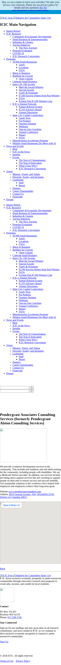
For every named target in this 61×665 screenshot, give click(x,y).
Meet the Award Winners (31, 87)
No (45, 7)
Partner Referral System (30, 107)
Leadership (18, 180)
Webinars (23, 126)
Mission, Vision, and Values (26, 174)
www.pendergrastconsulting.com (24, 491)
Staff (21, 182)
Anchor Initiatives (21, 45)
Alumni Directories (28, 112)
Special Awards (26, 90)
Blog (15, 149)
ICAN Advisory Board (30, 109)
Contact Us (18, 194)
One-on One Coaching (30, 129)
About (9, 171)
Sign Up (4, 641)
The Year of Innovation (30, 163)
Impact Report (13, 31)
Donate (9, 199)
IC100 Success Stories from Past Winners (39, 95)
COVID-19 (18, 53)
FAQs (22, 70)
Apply (22, 64)
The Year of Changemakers (32, 160)
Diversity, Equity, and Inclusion (28, 177)
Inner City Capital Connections (28, 115)
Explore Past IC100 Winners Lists (35, 101)
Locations (23, 67)
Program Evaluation (22, 50)
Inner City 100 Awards (24, 84)
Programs (11, 59)
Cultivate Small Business (25, 81)
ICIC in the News (21, 151)
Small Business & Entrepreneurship (30, 39)
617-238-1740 (15, 617)
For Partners (25, 121)
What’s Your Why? (28, 165)
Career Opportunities (23, 191)
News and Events (15, 146)
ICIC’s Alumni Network (24, 104)
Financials (18, 196)
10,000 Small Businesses (25, 62)
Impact (22, 135)
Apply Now (25, 118)
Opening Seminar (27, 123)
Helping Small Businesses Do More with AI (34, 143)
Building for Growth (23, 76)
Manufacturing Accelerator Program (30, 140)
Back (2, 568)
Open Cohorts (26, 78)
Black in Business (21, 73)
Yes (41, 7)
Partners (16, 188)
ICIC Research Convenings (26, 56)
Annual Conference (28, 132)
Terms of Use (6, 661)
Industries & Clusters (23, 42)
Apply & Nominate (28, 92)
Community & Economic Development (32, 36)
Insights (16, 154)
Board (22, 185)
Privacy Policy (23, 661)
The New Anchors (28, 48)
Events (16, 157)
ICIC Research (13, 33)
